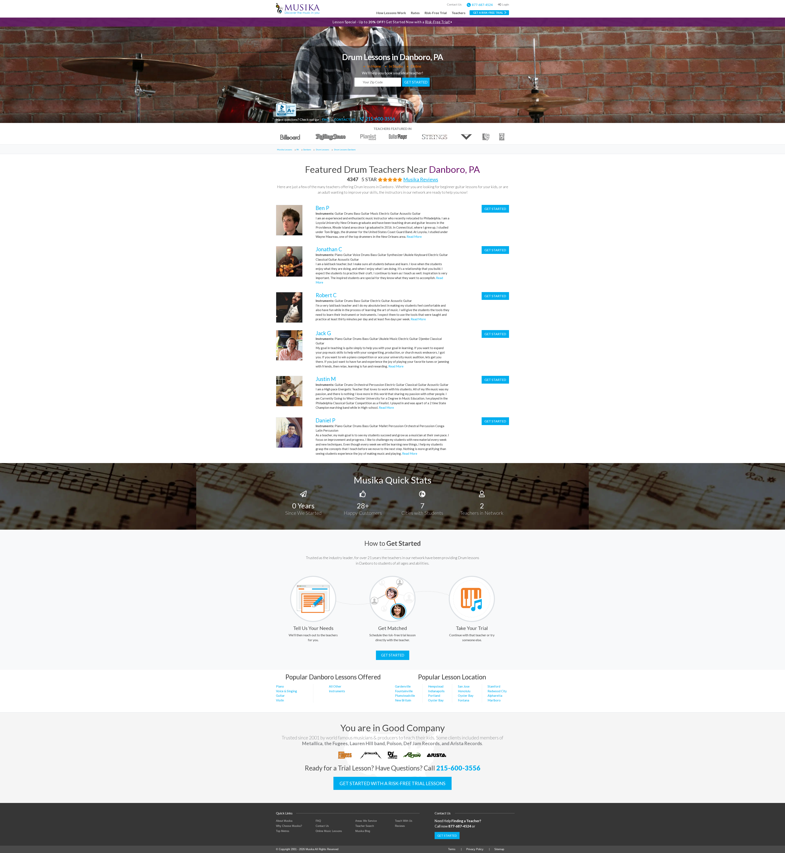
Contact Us (454, 4)
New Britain (403, 700)
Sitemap (499, 849)
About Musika (284, 820)
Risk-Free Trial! (437, 22)
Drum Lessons (322, 149)
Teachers (458, 13)
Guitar (280, 695)
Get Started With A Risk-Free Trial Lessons (392, 783)
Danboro (307, 149)
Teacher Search (364, 825)
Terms (451, 849)
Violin (280, 700)
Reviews (400, 825)
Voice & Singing (286, 691)
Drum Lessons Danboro (344, 149)
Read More (414, 236)
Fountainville (404, 691)
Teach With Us (403, 820)
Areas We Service (366, 820)
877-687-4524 (482, 5)
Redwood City (497, 691)
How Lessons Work (391, 13)
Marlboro (494, 700)
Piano (280, 686)
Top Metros (282, 831)
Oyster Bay (436, 700)
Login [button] (505, 4)
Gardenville (403, 686)
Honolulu (464, 691)
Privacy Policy (474, 849)
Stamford (494, 686)
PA (297, 149)
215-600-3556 (380, 118)
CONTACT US (344, 119)
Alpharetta (495, 695)
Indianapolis (436, 691)
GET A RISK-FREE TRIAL (488, 12)
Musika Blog (362, 831)
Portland (434, 695)
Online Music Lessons (329, 831)
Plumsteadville (405, 695)
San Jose (464, 686)
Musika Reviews (420, 179)
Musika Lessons (284, 149)
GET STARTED (415, 82)
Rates (415, 13)
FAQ (325, 119)
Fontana (463, 700)
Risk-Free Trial (436, 13)
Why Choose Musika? (289, 825)
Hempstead (435, 686)
